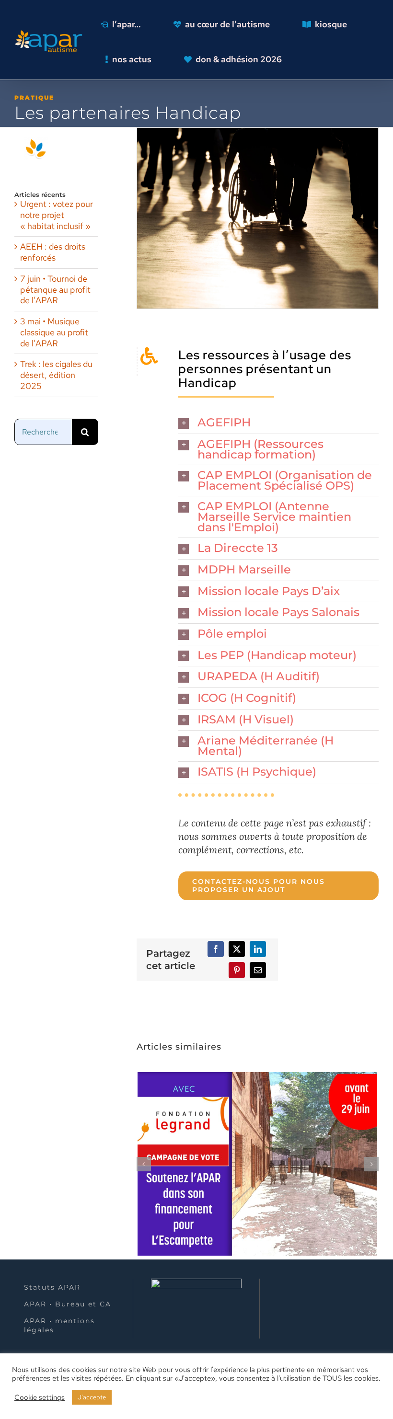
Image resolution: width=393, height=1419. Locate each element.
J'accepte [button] (92, 1397)
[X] (236, 949)
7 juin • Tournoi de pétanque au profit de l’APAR (55, 289)
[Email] (257, 970)
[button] (278, 423)
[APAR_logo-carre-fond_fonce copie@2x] (50, 32)
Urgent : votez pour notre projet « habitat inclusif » (56, 214)
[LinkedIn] (257, 949)
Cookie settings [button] (39, 1397)
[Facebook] (215, 949)
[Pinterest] (236, 970)
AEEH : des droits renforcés (52, 252)
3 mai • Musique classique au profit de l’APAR (54, 332)
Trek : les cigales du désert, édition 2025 (56, 374)
